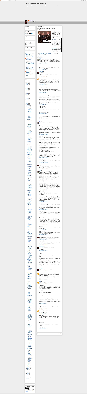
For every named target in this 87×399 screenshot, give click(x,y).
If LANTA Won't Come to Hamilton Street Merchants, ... (29, 209)
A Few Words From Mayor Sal (29, 257)
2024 (27, 83)
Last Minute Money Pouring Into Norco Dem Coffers (29, 288)
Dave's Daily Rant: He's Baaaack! (29, 158)
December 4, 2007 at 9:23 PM (43, 313)
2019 (27, 89)
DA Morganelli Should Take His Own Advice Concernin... (29, 358)
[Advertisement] (43, 13)
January (28, 377)
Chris (40, 121)
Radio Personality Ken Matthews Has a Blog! (29, 253)
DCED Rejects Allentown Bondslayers (29, 142)
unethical (57, 40)
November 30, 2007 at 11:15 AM (43, 157)
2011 (27, 99)
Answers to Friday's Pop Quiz (29, 227)
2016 (27, 93)
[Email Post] (53, 53)
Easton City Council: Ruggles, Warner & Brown (28, 292)
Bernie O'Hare (31, 20)
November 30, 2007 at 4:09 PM (43, 209)
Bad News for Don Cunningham (29, 166)
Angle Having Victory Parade (29, 255)
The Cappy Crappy (28, 144)
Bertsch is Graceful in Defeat (29, 266)
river (40, 272)
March (28, 374)
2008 (27, 103)
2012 (27, 98)
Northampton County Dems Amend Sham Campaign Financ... (29, 331)
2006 (27, 378)
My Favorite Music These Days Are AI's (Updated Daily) (29, 75)
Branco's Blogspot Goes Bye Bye (29, 317)
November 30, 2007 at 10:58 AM (43, 134)
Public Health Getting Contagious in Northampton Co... (29, 177)
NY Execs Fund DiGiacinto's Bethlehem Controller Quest (29, 327)
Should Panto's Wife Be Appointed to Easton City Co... (29, 220)
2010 (27, 100)
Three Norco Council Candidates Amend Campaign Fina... (29, 362)
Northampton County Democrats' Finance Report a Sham (29, 354)
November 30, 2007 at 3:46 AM (43, 63)
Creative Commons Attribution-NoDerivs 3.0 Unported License (29, 391)
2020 (27, 88)
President (44, 54)
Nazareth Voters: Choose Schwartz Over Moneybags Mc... (29, 336)
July (28, 369)
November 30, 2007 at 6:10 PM (43, 250)
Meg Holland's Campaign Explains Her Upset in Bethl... (29, 245)
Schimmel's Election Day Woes (29, 276)
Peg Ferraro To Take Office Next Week (29, 199)
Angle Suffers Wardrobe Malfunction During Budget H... (29, 124)
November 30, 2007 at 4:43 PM (43, 229)
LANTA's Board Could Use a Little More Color (29, 195)
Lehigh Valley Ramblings (35, 3)
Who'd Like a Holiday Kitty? (29, 153)
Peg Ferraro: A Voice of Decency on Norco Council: (29, 314)
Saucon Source (28, 61)
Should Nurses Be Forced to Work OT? (29, 150)
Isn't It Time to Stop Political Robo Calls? (29, 120)
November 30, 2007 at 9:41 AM (43, 113)
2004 (27, 381)
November (28, 106)
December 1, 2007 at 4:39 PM (43, 303)
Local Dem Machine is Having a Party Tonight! (29, 273)
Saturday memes (28, 59)
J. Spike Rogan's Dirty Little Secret (29, 202)
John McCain (41, 54)
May (28, 372)
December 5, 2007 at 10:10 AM (43, 328)
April (28, 373)
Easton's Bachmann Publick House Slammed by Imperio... (29, 249)
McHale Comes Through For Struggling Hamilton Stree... (29, 192)
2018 (27, 90)
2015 (27, 94)
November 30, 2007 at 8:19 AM (43, 69)
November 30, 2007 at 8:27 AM (43, 76)
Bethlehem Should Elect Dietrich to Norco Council (29, 343)
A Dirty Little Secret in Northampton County (29, 323)
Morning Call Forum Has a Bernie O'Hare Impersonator (29, 184)
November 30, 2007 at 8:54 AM (43, 84)
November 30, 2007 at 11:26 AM (43, 162)
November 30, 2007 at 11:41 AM (43, 180)
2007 (27, 104)
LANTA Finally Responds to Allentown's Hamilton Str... (29, 172)
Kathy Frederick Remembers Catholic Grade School (29, 155)
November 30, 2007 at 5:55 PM (43, 239)
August (28, 368)
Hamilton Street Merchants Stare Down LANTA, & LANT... (29, 205)
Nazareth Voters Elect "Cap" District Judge (29, 263)
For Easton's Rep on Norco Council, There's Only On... (29, 350)
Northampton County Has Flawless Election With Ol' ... (29, 241)
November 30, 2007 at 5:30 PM (43, 234)
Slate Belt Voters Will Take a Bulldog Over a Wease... (29, 296)
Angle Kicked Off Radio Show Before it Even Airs (29, 339)
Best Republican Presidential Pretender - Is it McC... (29, 109)
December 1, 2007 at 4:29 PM (43, 295)
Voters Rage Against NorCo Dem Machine (29, 260)
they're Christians (54, 51)
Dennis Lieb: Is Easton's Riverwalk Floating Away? (29, 134)
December (28, 105)
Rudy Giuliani (54, 39)
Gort (40, 58)
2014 (27, 95)
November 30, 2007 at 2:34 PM (43, 201)
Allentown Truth (28, 58)
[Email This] (54, 53)
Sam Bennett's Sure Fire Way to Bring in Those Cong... (29, 147)
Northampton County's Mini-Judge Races (29, 300)
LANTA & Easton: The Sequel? (29, 164)
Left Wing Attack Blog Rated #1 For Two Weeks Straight (29, 187)
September (29, 367)
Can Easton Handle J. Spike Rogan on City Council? (29, 216)
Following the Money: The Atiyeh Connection (29, 127)
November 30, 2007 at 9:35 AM (43, 104)
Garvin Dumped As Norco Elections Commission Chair (29, 116)
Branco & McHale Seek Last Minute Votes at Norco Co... (29, 346)
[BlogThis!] (55, 53)
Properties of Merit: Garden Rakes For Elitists (29, 112)
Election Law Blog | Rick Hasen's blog (30, 54)
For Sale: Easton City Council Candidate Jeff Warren (29, 306)
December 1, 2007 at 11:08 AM (43, 279)
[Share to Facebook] (57, 53)
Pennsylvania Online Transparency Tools (29, 180)
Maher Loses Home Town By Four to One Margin (29, 230)
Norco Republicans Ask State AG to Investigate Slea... (29, 138)
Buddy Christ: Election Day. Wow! (29, 279)
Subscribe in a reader (29, 38)
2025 (27, 82)
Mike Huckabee (54, 48)
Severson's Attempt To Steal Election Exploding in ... (29, 131)
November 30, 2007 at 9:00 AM (43, 92)
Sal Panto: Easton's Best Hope (29, 282)
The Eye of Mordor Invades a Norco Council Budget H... (29, 233)
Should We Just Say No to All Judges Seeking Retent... (29, 302)
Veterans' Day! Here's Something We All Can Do (29, 224)
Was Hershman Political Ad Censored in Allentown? (29, 212)
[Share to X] (56, 53)
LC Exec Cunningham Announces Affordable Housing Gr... (29, 161)
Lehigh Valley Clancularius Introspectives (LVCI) (29, 72)
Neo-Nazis (57, 36)
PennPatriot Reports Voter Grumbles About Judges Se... (29, 269)
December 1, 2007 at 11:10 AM (43, 283)
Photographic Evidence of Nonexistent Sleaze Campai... (29, 310)
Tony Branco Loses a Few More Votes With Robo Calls (29, 285)
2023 (27, 84)
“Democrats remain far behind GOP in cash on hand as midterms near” (29, 56)
